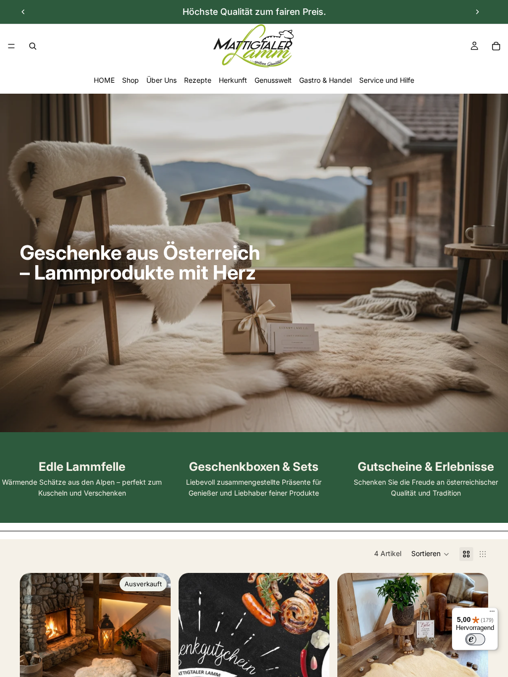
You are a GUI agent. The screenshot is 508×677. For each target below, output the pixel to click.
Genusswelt (273, 80)
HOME (104, 80)
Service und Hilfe (386, 80)
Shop (130, 80)
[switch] (475, 639)
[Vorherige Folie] (23, 12)
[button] (430, 554)
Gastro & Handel (325, 80)
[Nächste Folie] (477, 12)
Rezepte (197, 80)
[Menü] (11, 46)
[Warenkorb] (496, 46)
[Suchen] (33, 46)
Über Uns (161, 80)
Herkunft (233, 80)
